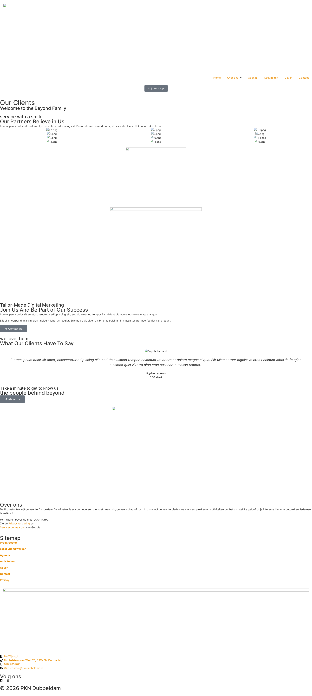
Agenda (253, 77)
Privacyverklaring (19, 523)
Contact (304, 77)
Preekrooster (8, 542)
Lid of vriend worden (13, 548)
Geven (288, 77)
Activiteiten (271, 77)
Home (217, 77)
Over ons (232, 77)
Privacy (4, 580)
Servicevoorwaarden (12, 527)
